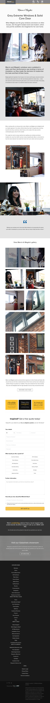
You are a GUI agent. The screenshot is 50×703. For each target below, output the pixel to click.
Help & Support (15, 624)
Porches (16, 586)
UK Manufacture (16, 629)
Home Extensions (16, 592)
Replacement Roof (15, 473)
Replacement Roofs (15, 595)
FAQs (16, 640)
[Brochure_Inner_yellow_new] (38, 405)
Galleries (16, 608)
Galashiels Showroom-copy (16, 647)
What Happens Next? (16, 627)
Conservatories (15, 588)
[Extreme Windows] (25, 257)
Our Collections (15, 604)
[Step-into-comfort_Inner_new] (25, 405)
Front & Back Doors (34, 460)
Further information (10, 478)
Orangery (35, 470)
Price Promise (16, 615)
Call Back (16, 658)
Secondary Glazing (15, 466)
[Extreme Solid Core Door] (25, 343)
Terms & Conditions (25, 675)
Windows (16, 568)
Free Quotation (15, 649)
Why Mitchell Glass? (15, 602)
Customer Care (15, 661)
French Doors (16, 579)
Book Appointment (16, 652)
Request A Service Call (16, 663)
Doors (16, 570)
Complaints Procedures (16, 642)
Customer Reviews (16, 611)
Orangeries (15, 590)
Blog (16, 620)
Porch (35, 473)
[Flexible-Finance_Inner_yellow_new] (11, 405)
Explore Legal (25, 669)
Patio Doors (35, 463)
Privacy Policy (25, 671)
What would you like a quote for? (14, 453)
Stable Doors (16, 581)
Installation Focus (16, 631)
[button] (25, 389)
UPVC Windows (35, 456)
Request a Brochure (15, 654)
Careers (16, 617)
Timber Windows (15, 460)
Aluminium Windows (15, 456)
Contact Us (15, 656)
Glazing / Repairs (35, 466)
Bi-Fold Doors (16, 575)
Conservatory (15, 470)
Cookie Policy (25, 673)
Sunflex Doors (16, 583)
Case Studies (16, 606)
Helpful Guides (15, 638)
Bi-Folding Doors (15, 463)
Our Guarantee (15, 636)
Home (15, 599)
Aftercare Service (16, 633)
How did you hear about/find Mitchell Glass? (17, 496)
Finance (16, 613)
